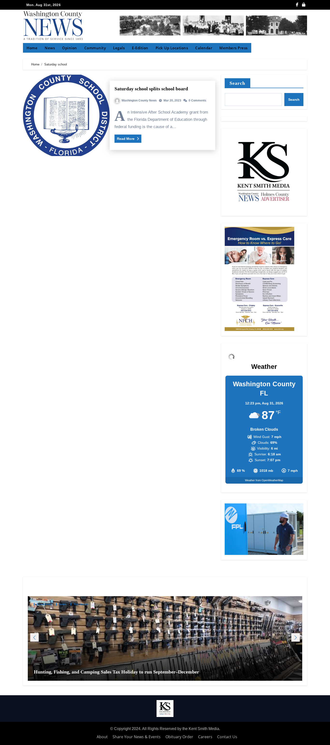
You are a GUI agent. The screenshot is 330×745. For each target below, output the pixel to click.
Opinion (69, 47)
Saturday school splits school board (151, 88)
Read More (126, 139)
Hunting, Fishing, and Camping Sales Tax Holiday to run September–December (117, 671)
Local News (44, 604)
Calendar (203, 47)
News (50, 47)
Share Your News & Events (137, 736)
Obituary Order (179, 736)
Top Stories (81, 604)
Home (32, 47)
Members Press (233, 47)
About (102, 736)
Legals (119, 47)
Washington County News (139, 100)
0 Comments (197, 100)
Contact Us (227, 736)
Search (237, 83)
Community (95, 47)
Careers (205, 736)
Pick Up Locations (172, 47)
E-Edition (140, 47)
